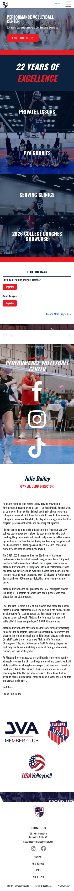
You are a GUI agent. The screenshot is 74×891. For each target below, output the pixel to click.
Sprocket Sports (22, 885)
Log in (57, 3)
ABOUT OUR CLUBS (23, 38)
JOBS (38, 870)
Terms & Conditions (43, 885)
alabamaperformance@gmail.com (38, 841)
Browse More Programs (58, 314)
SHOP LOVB (38, 877)
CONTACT (38, 856)
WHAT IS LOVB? (38, 863)
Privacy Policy (63, 885)
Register (10, 287)
